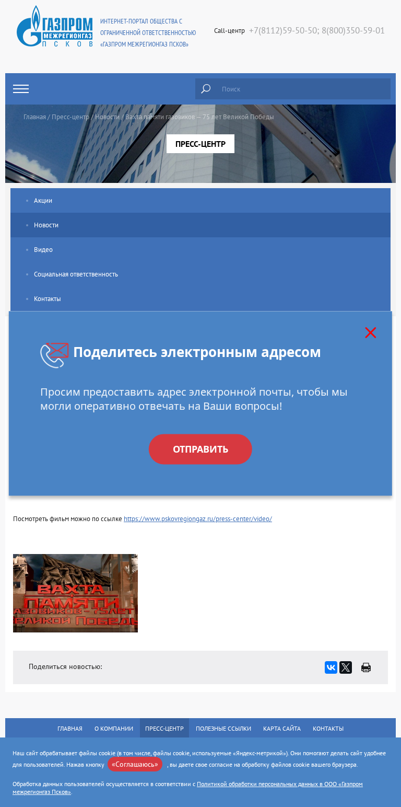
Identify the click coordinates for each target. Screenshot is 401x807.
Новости (107, 116)
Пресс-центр (70, 116)
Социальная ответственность (76, 274)
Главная (34, 116)
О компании (114, 728)
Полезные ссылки (223, 728)
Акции (43, 200)
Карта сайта (282, 728)
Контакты (47, 298)
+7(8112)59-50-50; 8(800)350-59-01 (317, 30)
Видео (43, 249)
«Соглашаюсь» (135, 764)
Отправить (200, 449)
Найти (205, 88)
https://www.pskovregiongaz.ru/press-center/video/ (198, 518)
